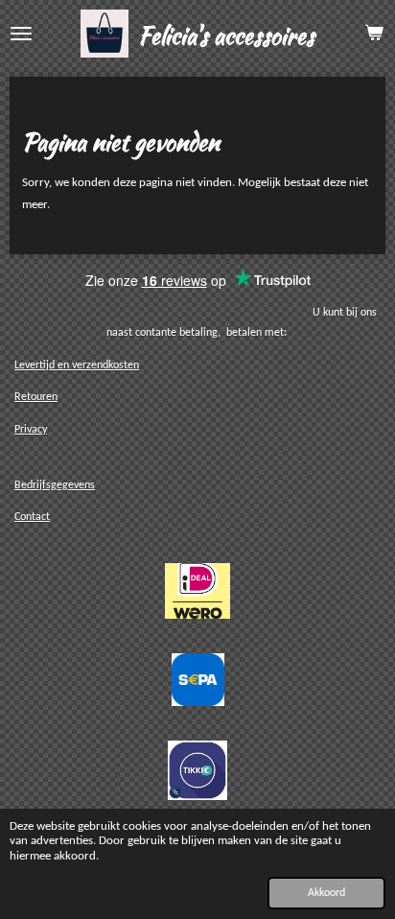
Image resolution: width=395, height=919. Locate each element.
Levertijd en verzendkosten (76, 365)
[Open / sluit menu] (21, 33)
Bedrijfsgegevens (54, 485)
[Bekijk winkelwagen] (374, 33)
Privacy (30, 430)
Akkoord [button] (326, 893)
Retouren (36, 397)
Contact (32, 517)
